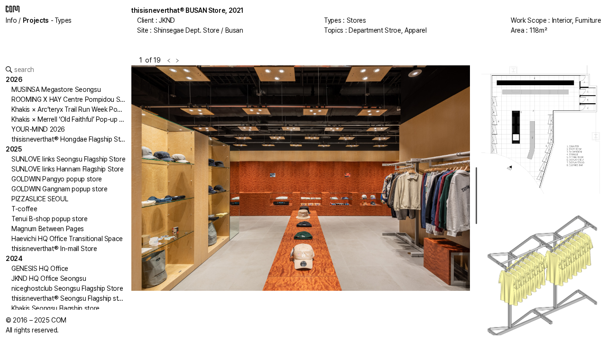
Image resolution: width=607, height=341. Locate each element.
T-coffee (24, 209)
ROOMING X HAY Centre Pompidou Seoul (72, 99)
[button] (216, 200)
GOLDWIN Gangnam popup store (59, 189)
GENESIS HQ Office (39, 268)
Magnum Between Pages (47, 229)
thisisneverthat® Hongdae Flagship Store (70, 139)
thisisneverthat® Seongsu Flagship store (69, 298)
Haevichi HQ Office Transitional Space (67, 238)
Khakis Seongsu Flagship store (55, 308)
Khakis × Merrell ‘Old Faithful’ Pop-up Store (73, 119)
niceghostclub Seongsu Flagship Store (67, 288)
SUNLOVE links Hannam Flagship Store (67, 169)
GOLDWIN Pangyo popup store (56, 179)
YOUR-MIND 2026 (38, 129)
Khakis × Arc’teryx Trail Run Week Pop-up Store (80, 109)
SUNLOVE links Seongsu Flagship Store (68, 159)
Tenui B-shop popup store (49, 219)
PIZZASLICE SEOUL (39, 199)
